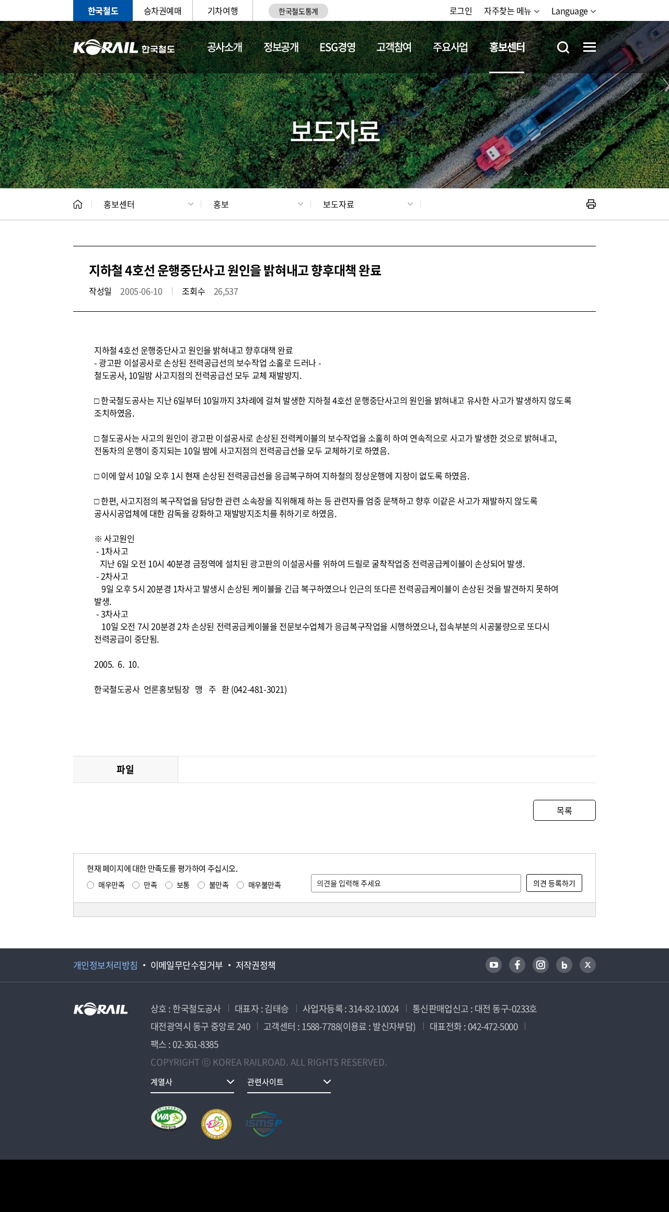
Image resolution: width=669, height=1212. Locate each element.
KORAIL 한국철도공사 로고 (124, 47)
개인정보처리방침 (105, 965)
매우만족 (111, 884)
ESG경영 (337, 46)
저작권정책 (256, 965)
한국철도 (103, 10)
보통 (183, 884)
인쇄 (591, 204)
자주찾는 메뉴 (508, 10)
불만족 (219, 884)
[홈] (77, 204)
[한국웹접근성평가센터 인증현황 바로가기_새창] (169, 1124)
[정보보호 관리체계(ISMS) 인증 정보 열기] (264, 1124)
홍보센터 (506, 46)
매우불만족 (264, 884)
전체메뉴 (589, 47)
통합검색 (563, 47)
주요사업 (450, 46)
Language (569, 10)
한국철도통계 (298, 11)
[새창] (494, 965)
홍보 (221, 204)
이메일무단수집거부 (187, 965)
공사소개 (224, 46)
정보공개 (280, 46)
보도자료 (338, 204)
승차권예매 (163, 10)
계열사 (161, 1082)
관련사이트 (265, 1082)
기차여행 (222, 10)
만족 (150, 884)
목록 (564, 810)
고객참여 (393, 46)
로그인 (460, 10)
